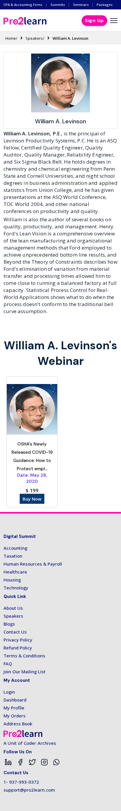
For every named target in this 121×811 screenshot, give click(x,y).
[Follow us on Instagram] (44, 762)
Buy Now (32, 499)
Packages (104, 4)
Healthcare (15, 572)
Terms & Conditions (24, 656)
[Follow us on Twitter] (32, 762)
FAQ (8, 664)
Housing (12, 580)
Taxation (13, 556)
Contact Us (15, 632)
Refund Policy (18, 648)
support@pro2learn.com (29, 790)
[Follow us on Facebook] (20, 762)
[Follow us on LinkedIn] (8, 762)
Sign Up (94, 20)
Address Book (18, 724)
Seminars (81, 4)
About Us (13, 608)
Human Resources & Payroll (33, 564)
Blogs (9, 624)
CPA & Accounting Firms (23, 4)
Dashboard (15, 700)
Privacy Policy (18, 640)
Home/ (11, 38)
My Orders (15, 716)
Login (9, 692)
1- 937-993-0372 (21, 782)
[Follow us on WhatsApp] (56, 762)
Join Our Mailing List (25, 671)
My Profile (14, 708)
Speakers (13, 616)
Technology (16, 588)
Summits (58, 4)
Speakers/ (35, 38)
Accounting (15, 548)
